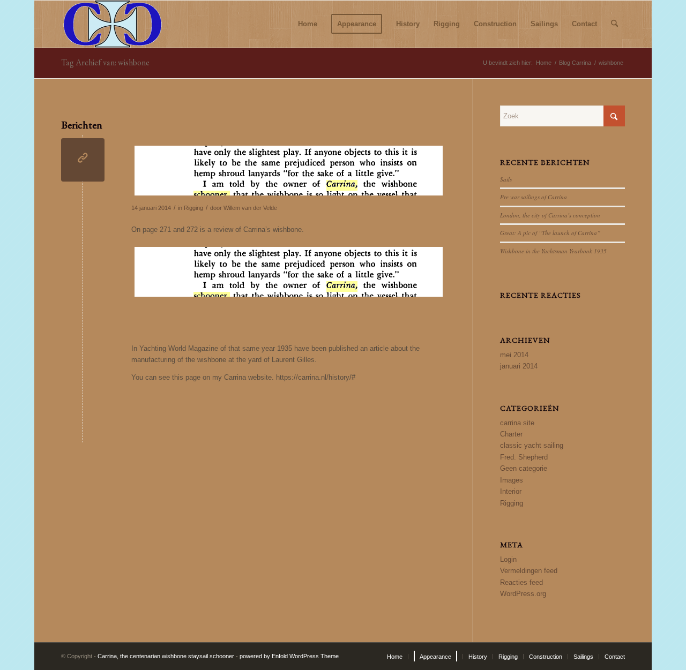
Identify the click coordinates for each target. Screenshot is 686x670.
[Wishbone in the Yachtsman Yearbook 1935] (83, 160)
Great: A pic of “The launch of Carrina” (550, 233)
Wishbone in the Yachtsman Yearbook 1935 (553, 251)
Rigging (193, 208)
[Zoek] (614, 24)
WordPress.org (523, 594)
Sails (506, 179)
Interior (510, 491)
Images (511, 480)
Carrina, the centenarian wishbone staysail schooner (166, 656)
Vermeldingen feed (528, 571)
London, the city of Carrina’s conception (550, 215)
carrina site (517, 423)
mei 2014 (514, 355)
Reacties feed (521, 582)
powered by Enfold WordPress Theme (289, 656)
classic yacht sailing (531, 445)
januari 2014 (519, 366)
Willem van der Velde (250, 208)
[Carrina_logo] (112, 24)
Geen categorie (523, 468)
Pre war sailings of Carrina (533, 197)
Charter (511, 434)
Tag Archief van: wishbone (105, 62)
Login (508, 559)
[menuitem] (307, 24)
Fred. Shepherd (524, 457)
